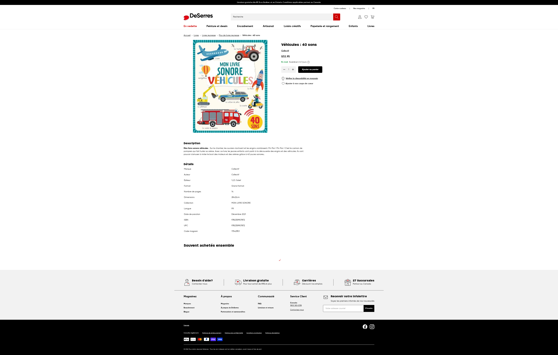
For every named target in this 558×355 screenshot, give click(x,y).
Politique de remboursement (211, 333)
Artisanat (268, 26)
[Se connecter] (360, 17)
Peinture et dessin (216, 26)
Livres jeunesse (209, 35)
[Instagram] (372, 326)
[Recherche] (336, 16)
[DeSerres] (198, 17)
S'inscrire (369, 308)
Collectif (285, 51)
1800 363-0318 (296, 305)
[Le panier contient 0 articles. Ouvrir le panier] (372, 17)
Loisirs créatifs (292, 26)
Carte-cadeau (340, 8)
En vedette (190, 26)
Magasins (225, 304)
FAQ (259, 304)
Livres (370, 26)
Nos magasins (359, 8)
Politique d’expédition (272, 333)
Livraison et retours (266, 308)
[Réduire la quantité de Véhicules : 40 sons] (284, 69)
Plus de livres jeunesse (229, 35)
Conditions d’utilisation (254, 333)
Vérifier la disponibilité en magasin (302, 78)
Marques (187, 304)
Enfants (353, 26)
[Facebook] (365, 326)
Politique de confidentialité (234, 333)
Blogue (186, 312)
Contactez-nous (297, 310)
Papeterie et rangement (325, 26)
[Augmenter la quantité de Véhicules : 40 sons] (293, 69)
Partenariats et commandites (233, 312)
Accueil (187, 35)
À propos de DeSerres (230, 308)
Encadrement (245, 26)
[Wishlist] (366, 17)
